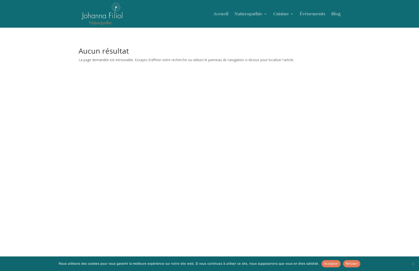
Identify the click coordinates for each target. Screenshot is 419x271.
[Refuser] (413, 263)
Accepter (331, 263)
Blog (335, 14)
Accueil (220, 14)
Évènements (312, 14)
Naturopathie (248, 14)
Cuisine (281, 14)
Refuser (352, 263)
